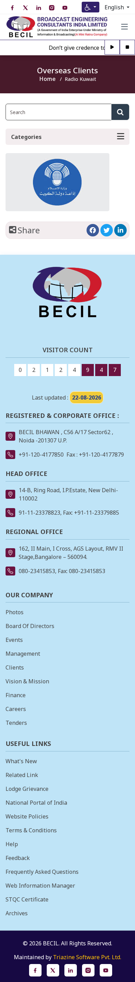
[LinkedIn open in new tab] (38, 8)
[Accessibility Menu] (90, 7)
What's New (21, 761)
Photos (15, 612)
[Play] (112, 47)
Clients (15, 667)
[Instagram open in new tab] (51, 8)
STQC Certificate (27, 899)
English (115, 7)
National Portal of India (36, 802)
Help (12, 844)
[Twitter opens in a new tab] (106, 230)
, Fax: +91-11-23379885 (89, 512)
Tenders (16, 723)
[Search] (120, 112)
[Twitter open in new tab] (25, 8)
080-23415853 (37, 571)
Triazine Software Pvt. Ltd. (87, 957)
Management (23, 653)
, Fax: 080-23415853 (80, 571)
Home (47, 79)
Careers (16, 709)
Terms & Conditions (31, 830)
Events (14, 640)
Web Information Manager (40, 885)
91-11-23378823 (39, 512)
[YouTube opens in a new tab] (106, 970)
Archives (17, 913)
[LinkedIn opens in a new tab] (120, 230)
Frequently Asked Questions (42, 872)
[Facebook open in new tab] (12, 8)
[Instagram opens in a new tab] (88, 970)
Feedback (18, 858)
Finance (16, 695)
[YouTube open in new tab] (65, 8)
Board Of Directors (30, 626)
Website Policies (27, 816)
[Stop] (127, 47)
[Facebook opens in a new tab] (93, 230)
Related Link (22, 775)
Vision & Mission (27, 681)
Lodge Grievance (27, 789)
